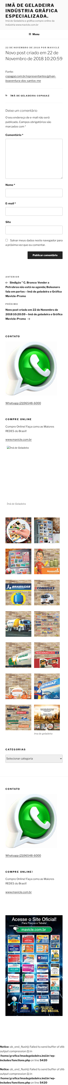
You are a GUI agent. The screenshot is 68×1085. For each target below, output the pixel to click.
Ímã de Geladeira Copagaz (30, 95)
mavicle (53, 47)
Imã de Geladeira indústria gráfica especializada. (31, 11)
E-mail (10, 203)
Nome (10, 185)
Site (8, 222)
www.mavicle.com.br (18, 439)
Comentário (14, 135)
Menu (35, 34)
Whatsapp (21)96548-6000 (23, 403)
